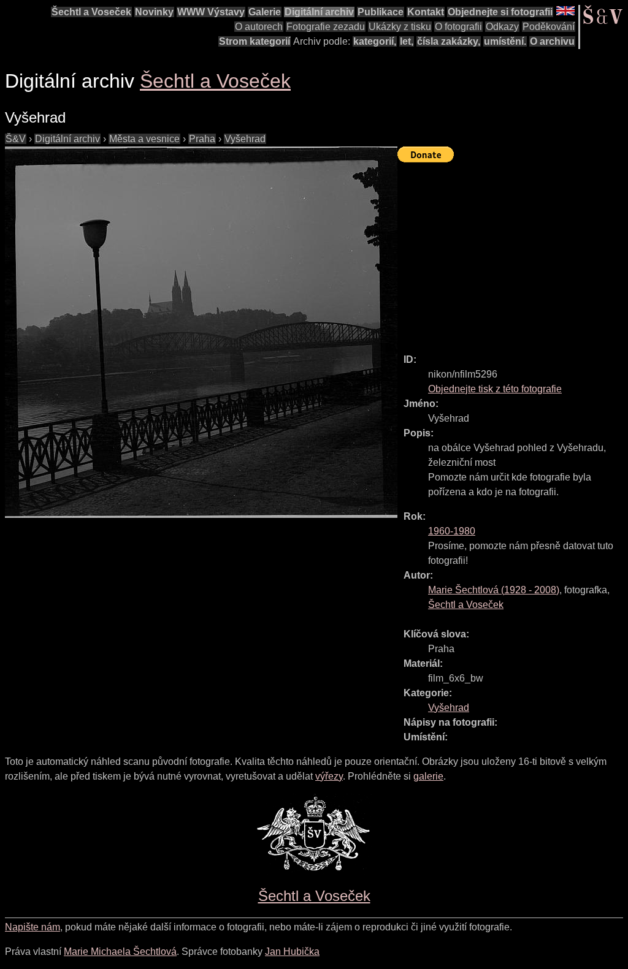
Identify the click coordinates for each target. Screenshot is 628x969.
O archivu (552, 41)
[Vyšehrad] (201, 332)
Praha (202, 139)
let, (406, 41)
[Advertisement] (512, 252)
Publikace (381, 12)
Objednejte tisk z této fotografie (495, 389)
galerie (428, 776)
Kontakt (425, 12)
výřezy (329, 776)
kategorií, (374, 41)
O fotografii (458, 26)
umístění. (505, 41)
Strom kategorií (254, 41)
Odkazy (502, 26)
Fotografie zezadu (325, 26)
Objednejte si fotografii (500, 12)
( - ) (493, 590)
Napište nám (32, 927)
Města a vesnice (144, 139)
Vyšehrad (245, 139)
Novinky (154, 12)
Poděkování (549, 26)
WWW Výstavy (211, 12)
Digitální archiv (319, 12)
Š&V (16, 139)
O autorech (259, 26)
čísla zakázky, (448, 41)
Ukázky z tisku (400, 26)
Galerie (264, 12)
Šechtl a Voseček (91, 12)
